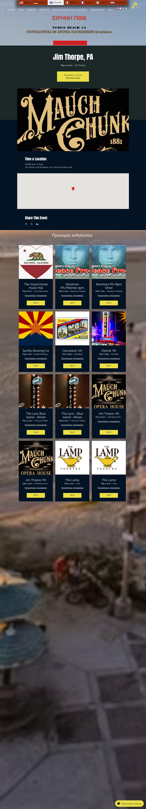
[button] (135, 3)
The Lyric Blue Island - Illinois (36, 415)
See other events (73, 78)
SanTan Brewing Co (36, 350)
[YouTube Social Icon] (117, 8)
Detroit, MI (109, 350)
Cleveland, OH (72, 350)
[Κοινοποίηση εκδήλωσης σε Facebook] (26, 224)
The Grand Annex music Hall (36, 286)
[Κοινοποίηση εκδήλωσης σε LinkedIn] (37, 224)
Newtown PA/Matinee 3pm (72, 286)
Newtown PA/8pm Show (109, 286)
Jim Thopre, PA (109, 413)
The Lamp (72, 480)
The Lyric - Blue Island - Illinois (72, 415)
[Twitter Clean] (120, 8)
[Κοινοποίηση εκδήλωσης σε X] (32, 224)
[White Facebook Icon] (123, 8)
